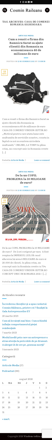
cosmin (41, 61)
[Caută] (4, 10)
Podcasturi (8, 371)
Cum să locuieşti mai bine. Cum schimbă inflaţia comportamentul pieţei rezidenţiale (24, 324)
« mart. (6, 419)
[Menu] (47, 10)
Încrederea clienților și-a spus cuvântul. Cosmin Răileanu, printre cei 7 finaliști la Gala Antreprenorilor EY (25, 307)
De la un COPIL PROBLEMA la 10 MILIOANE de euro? (26, 178)
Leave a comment (42, 160)
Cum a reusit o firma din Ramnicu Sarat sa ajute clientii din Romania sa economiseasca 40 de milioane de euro (26, 46)
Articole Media (10, 365)
